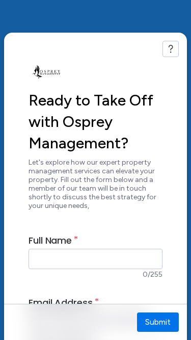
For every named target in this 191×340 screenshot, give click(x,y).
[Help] (170, 49)
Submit (158, 322)
